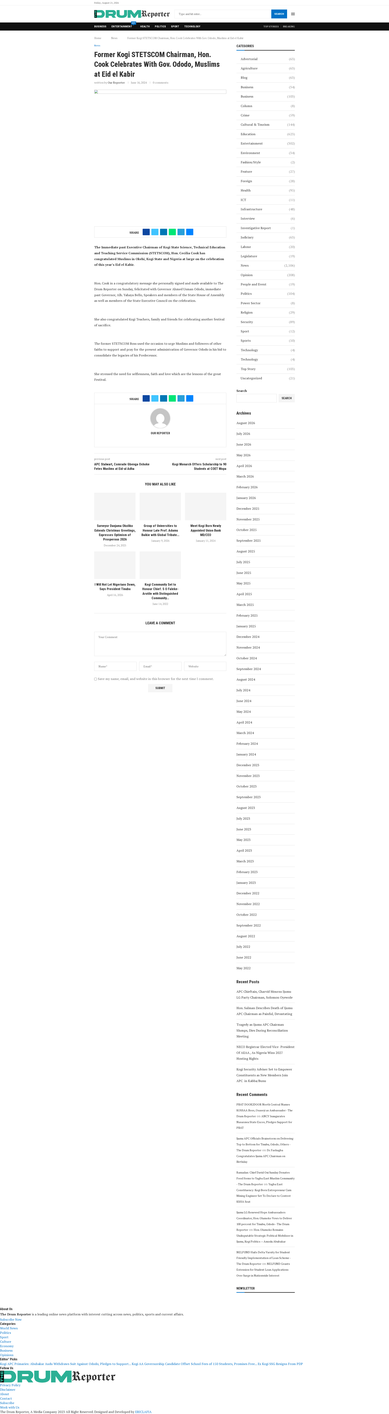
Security (268, 322)
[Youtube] (288, 2)
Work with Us (9, 1407)
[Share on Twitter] (154, 232)
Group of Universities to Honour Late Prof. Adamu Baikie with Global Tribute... (160, 530)
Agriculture (268, 68)
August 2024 (245, 679)
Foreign (268, 181)
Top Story (268, 369)
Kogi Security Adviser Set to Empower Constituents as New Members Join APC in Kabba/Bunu (264, 1075)
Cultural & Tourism (268, 124)
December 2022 (247, 893)
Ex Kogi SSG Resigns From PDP (280, 1364)
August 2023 (245, 807)
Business (100, 26)
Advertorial (268, 59)
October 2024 (246, 658)
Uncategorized (268, 378)
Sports (268, 340)
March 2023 (245, 861)
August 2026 (245, 423)
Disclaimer (7, 1389)
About (4, 1394)
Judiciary (268, 237)
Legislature (268, 256)
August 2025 (245, 551)
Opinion (268, 275)
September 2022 (248, 925)
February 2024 (247, 743)
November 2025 (248, 519)
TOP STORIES (271, 26)
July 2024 (243, 690)
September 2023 (248, 797)
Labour (268, 247)
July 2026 (243, 433)
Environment (268, 153)
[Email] (293, 2)
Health (145, 26)
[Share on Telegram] (181, 232)
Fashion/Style (268, 162)
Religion (268, 312)
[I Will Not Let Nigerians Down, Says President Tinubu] (115, 565)
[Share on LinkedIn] (163, 232)
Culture (5, 1341)
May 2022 (243, 968)
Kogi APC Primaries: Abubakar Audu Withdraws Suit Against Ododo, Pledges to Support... (65, 1364)
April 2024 (244, 722)
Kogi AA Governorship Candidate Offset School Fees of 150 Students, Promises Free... (194, 1364)
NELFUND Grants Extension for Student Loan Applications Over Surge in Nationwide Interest (263, 1269)
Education (268, 134)
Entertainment (123, 25)
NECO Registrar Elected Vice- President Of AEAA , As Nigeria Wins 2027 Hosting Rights (265, 1053)
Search (279, 13)
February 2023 (247, 872)
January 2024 (246, 754)
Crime (268, 115)
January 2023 (246, 882)
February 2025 (247, 615)
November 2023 (248, 775)
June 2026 (243, 444)
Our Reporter (116, 82)
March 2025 (245, 604)
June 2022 (243, 957)
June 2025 (243, 572)
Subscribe (7, 1403)
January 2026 (246, 498)
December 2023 (247, 765)
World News (9, 1328)
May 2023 (243, 839)
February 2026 (247, 487)
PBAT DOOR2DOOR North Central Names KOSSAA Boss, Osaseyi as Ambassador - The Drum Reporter (264, 1110)
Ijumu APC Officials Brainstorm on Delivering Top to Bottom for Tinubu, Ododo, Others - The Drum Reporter (264, 1144)
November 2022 (248, 904)
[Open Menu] (293, 14)
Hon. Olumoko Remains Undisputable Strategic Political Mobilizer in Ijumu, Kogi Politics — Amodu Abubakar (264, 1235)
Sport (175, 26)
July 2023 (243, 818)
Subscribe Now (11, 1319)
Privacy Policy (10, 1385)
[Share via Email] (189, 232)
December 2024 (247, 636)
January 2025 (246, 626)
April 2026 (244, 466)
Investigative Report (268, 228)
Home (97, 38)
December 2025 (247, 508)
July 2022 (243, 946)
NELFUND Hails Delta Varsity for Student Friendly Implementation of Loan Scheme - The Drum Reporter (263, 1258)
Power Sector (268, 303)
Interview (268, 218)
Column (268, 106)
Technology (192, 26)
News (114, 38)
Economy (7, 1346)
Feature (268, 171)
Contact (6, 1398)
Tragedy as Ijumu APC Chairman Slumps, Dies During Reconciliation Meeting (262, 1030)
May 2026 (243, 455)
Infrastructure (268, 209)
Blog (268, 77)
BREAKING (289, 26)
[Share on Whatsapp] (172, 232)
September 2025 (248, 540)
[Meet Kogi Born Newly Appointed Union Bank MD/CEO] (205, 506)
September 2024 (248, 669)
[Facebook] (275, 2)
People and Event (268, 284)
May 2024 (243, 711)
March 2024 (245, 733)
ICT (268, 200)
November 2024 (248, 647)
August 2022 (245, 936)
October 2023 (246, 786)
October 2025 (246, 530)
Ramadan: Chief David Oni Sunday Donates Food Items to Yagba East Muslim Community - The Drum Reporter (265, 1178)
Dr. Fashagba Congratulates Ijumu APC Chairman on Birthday (260, 1156)
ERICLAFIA (143, 1412)
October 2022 (246, 914)
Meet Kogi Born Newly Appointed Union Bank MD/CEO (205, 530)
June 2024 (243, 701)
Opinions (6, 1355)
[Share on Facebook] (146, 232)
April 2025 (244, 594)
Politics (160, 26)
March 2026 (245, 476)
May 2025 (243, 583)
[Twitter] (279, 2)
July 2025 (243, 562)
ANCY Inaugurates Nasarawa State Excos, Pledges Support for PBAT (264, 1122)
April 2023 (244, 850)
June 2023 (243, 829)
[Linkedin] (284, 2)
